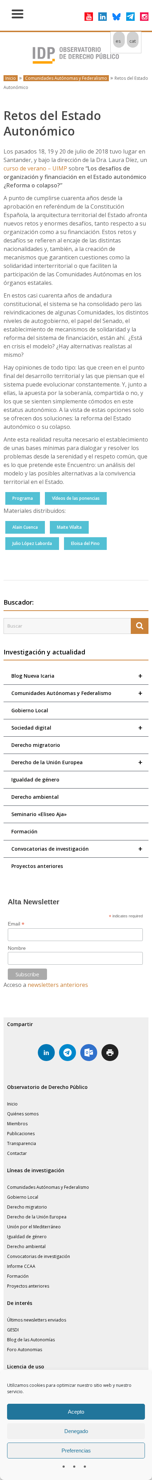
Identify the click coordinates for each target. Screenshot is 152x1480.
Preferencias (76, 1451)
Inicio (10, 78)
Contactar (17, 1153)
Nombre (17, 948)
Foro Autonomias (24, 1350)
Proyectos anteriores (37, 866)
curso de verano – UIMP (35, 168)
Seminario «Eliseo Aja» (39, 814)
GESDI (13, 1330)
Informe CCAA (21, 1266)
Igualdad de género (35, 779)
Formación (24, 831)
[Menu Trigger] (17, 13)
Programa (22, 498)
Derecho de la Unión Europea (76, 762)
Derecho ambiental (35, 796)
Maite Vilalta (69, 527)
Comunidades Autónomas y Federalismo (66, 78)
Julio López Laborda (32, 543)
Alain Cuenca (25, 527)
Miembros (17, 1124)
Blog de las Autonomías (31, 1340)
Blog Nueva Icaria (76, 676)
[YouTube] (88, 16)
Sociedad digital (76, 727)
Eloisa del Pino (85, 543)
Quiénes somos (23, 1114)
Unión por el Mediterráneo (34, 1227)
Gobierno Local (29, 710)
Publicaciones (21, 1134)
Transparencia (21, 1143)
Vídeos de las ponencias (76, 498)
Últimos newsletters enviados (36, 1320)
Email (16, 924)
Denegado (76, 1431)
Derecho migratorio (35, 745)
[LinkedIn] (102, 16)
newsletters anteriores (58, 985)
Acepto (76, 1412)
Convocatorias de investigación (76, 848)
